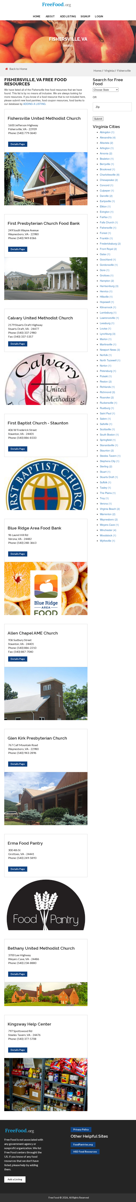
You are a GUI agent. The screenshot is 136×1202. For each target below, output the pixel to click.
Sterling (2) (106, 466)
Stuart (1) (105, 471)
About (50, 16)
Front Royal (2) (108, 249)
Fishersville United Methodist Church (44, 118)
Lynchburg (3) (107, 333)
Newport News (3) (110, 349)
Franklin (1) (106, 238)
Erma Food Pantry (25, 843)
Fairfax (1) (106, 217)
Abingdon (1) (107, 132)
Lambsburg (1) (108, 312)
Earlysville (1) (107, 201)
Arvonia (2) (106, 153)
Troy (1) (104, 498)
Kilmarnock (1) (108, 307)
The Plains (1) (108, 493)
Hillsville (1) (106, 296)
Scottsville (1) (107, 429)
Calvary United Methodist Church (40, 317)
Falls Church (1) (109, 222)
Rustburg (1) (107, 408)
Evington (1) (107, 211)
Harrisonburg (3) (109, 286)
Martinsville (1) (108, 344)
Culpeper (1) (107, 190)
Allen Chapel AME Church (33, 633)
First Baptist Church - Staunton (38, 423)
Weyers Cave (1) (109, 524)
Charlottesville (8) (110, 174)
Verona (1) (106, 503)
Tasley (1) (105, 487)
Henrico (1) (106, 291)
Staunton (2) (107, 450)
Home (36, 16)
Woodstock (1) (108, 535)
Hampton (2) (107, 280)
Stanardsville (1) (109, 445)
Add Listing (68, 16)
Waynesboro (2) (109, 519)
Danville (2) (106, 196)
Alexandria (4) (108, 137)
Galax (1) (105, 254)
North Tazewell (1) (110, 360)
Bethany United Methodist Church (41, 948)
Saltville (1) (106, 424)
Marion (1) (106, 339)
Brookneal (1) (107, 169)
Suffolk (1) (105, 482)
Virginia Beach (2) (110, 509)
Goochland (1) (108, 259)
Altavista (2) (106, 142)
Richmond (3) (107, 392)
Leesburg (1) (107, 323)
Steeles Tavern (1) (110, 455)
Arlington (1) (107, 148)
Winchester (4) (108, 530)
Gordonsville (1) (109, 265)
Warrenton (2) (107, 514)
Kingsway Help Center (29, 1024)
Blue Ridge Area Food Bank (34, 528)
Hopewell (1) (107, 302)
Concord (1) (106, 185)
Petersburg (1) (108, 371)
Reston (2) (106, 381)
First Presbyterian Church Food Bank (44, 223)
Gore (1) (104, 270)
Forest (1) (105, 233)
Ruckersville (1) (108, 402)
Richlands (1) (107, 387)
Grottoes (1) (107, 275)
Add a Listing (15, 1179)
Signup (85, 16)
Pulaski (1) (106, 376)
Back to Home (18, 68)
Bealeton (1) (107, 158)
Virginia (109, 70)
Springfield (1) (108, 440)
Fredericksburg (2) (110, 243)
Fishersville (124, 70)
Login (99, 16)
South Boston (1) (109, 434)
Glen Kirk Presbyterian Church (37, 738)
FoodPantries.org (83, 1144)
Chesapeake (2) (109, 180)
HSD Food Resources (85, 1151)
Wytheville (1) (107, 540)
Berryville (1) (107, 164)
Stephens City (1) (109, 461)
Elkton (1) (105, 206)
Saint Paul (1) (107, 413)
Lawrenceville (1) (109, 318)
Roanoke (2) (107, 397)
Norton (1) (105, 365)
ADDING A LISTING (34, 104)
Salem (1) (105, 418)
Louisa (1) (105, 328)
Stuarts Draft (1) (109, 477)
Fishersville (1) (108, 227)
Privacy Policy (81, 1129)
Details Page (18, 144)
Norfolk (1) (106, 355)
